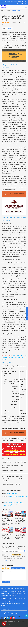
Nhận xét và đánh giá (7, 565)
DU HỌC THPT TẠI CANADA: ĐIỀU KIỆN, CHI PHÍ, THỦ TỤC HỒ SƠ (14, 357)
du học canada (8, 502)
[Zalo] (26, 615)
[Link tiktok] (5, 618)
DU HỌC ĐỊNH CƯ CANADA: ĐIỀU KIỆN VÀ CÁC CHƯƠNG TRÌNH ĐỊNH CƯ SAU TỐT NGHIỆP (7, 521)
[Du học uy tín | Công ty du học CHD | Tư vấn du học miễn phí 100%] (3, 7)
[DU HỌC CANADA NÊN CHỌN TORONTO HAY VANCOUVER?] (7, 530)
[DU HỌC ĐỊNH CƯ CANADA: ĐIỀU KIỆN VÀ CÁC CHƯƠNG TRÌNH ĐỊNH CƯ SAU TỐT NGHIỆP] (7, 514)
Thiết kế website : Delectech (14, 625)
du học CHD (20, 504)
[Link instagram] (14, 618)
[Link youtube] (11, 618)
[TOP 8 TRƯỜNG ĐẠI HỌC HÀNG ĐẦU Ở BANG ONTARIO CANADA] (20, 514)
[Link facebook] (2, 618)
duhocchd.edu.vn (12, 493)
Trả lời (5, 560)
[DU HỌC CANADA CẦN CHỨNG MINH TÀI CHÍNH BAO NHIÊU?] (20, 530)
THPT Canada (16, 502)
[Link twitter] (8, 618)
